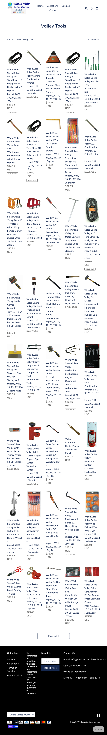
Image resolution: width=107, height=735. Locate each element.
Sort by (10, 40)
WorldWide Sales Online (88, 722)
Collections (13, 663)
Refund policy (14, 675)
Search (11, 659)
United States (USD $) (20, 714)
